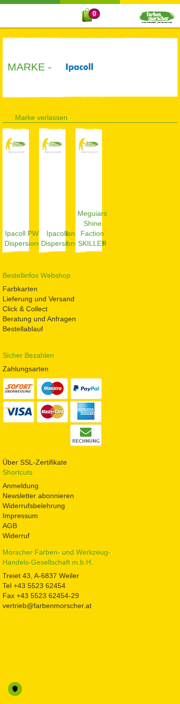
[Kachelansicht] (174, 115)
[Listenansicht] (158, 115)
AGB (9, 526)
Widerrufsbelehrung (33, 506)
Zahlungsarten (25, 369)
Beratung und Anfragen (39, 319)
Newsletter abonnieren (38, 496)
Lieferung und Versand (38, 299)
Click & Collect (25, 309)
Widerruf (16, 536)
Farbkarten (20, 289)
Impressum (20, 516)
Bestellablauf (22, 329)
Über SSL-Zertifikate (34, 462)
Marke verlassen (41, 117)
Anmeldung (20, 486)
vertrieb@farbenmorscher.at (47, 606)
